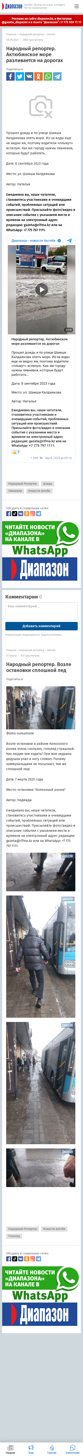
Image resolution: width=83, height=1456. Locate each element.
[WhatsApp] (48, 76)
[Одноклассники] (38, 76)
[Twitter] (20, 76)
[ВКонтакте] (29, 76)
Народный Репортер (22, 484)
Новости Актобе (39, 491)
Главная (11, 34)
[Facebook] (10, 76)
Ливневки (15, 491)
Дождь (47, 484)
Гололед (14, 1236)
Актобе (51, 34)
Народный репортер (31, 34)
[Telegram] (57, 76)
